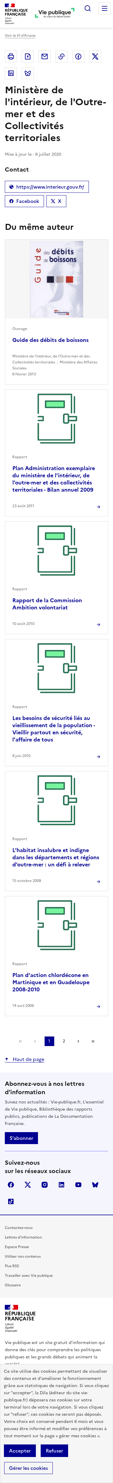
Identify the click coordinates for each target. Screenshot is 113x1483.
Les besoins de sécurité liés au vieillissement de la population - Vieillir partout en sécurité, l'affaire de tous (53, 729)
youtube (78, 1185)
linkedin (61, 1185)
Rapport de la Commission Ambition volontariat (47, 603)
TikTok (11, 1201)
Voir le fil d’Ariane (20, 35)
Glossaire (13, 1285)
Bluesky (95, 1185)
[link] (20, 1041)
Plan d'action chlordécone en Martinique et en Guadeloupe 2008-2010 (50, 982)
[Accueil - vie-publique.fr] (54, 14)
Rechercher (88, 8)
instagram (45, 1185)
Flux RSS (12, 1266)
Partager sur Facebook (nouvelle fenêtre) (78, 56)
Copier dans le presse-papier (61, 56)
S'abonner (21, 1138)
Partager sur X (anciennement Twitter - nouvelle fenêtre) (95, 56)
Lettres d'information (23, 1237)
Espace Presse (17, 1247)
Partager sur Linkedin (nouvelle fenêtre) (11, 73)
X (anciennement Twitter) (28, 1185)
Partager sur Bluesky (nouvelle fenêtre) (28, 73)
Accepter (20, 1450)
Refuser (54, 1450)
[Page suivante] (78, 1041)
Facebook (26, 202)
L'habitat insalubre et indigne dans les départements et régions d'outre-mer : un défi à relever (55, 857)
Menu (105, 8)
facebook (11, 1185)
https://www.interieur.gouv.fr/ (46, 188)
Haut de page (27, 1059)
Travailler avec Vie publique (29, 1275)
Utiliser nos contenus (23, 1256)
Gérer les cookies (28, 1468)
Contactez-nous (19, 1227)
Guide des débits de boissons (50, 340)
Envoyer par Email (45, 56)
